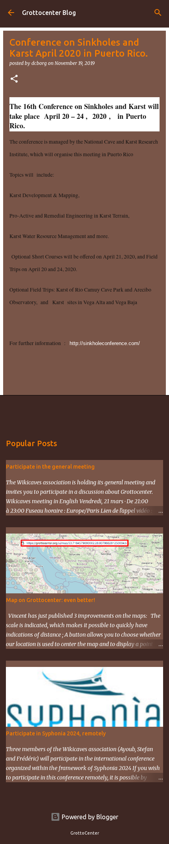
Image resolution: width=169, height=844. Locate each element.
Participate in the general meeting (50, 467)
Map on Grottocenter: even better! (50, 600)
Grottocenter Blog (49, 12)
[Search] (158, 12)
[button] (14, 79)
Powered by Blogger (89, 816)
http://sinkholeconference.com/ (105, 343)
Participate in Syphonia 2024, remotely (56, 733)
